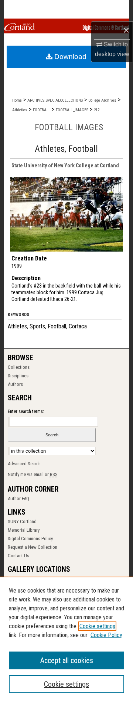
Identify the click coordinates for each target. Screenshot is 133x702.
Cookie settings (97, 626)
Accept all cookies (66, 660)
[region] (66, 639)
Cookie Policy (106, 635)
